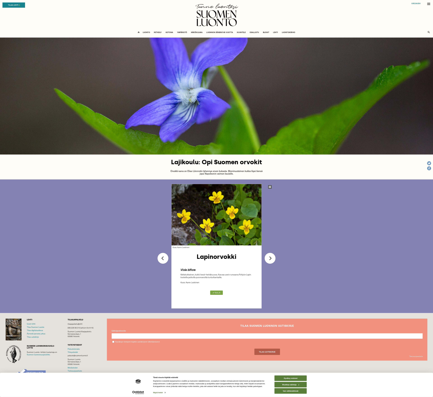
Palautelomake (74, 348)
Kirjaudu (416, 4)
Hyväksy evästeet (290, 378)
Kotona (169, 32)
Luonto (146, 32)
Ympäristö (182, 32)
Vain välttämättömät (290, 391)
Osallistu (254, 32)
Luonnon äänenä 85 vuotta (219, 32)
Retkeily (158, 32)
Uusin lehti (31, 323)
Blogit (266, 32)
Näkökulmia (197, 32)
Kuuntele (241, 32)
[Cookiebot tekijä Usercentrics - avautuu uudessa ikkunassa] (138, 392)
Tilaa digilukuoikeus (35, 330)
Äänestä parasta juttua (36, 333)
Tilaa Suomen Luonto (35, 327)
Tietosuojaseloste (75, 370)
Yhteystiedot (73, 352)
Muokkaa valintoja (289, 384)
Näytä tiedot (158, 393)
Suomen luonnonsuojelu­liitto (38, 354)
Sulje (217, 292)
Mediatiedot (72, 367)
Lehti (275, 32)
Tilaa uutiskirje (33, 336)
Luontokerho (288, 32)
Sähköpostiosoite (118, 331)
